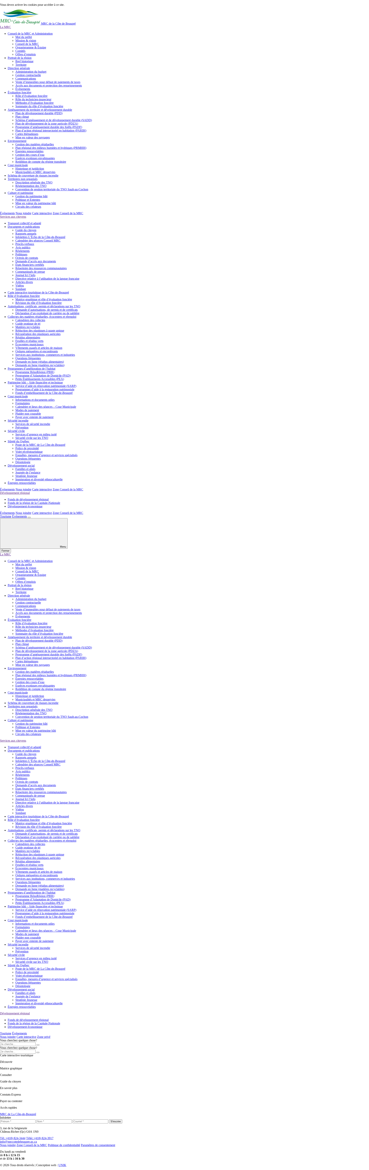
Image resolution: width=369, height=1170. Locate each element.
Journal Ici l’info (25, 275)
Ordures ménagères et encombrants (36, 351)
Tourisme (5, 516)
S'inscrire (116, 1121)
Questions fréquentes (28, 358)
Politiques (21, 254)
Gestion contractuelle (28, 75)
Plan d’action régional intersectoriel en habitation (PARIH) (50, 130)
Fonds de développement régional (28, 499)
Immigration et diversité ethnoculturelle (39, 479)
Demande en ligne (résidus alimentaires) (39, 361)
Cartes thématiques (26, 134)
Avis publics (22, 247)
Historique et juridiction (29, 168)
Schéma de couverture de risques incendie (33, 175)
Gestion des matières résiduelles (34, 144)
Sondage (20, 289)
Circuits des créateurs (28, 206)
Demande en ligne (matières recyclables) (39, 365)
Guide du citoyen (25, 230)
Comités (20, 51)
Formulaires (22, 403)
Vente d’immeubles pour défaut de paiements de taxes (47, 82)
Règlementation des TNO (31, 186)
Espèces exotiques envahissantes (35, 158)
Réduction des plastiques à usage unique (39, 330)
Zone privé (43, 1036)
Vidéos (19, 285)
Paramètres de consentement (98, 1145)
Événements (22, 89)
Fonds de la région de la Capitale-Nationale (34, 503)
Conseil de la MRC (27, 44)
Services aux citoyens (13, 216)
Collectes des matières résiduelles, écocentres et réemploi (42, 316)
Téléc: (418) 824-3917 (39, 1138)
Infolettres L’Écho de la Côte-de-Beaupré (40, 237)
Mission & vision (25, 40)
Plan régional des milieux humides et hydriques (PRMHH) (50, 147)
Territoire (21, 64)
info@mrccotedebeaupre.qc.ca (18, 1141)
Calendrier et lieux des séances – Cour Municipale (45, 406)
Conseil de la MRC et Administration (30, 33)
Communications (25, 78)
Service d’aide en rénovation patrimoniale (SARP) (45, 386)
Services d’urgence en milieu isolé (36, 434)
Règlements (22, 251)
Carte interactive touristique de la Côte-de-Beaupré (38, 292)
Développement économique (25, 506)
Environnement (17, 141)
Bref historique (24, 61)
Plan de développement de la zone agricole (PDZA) (46, 123)
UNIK (62, 1165)
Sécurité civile (16, 431)
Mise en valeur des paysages (32, 137)
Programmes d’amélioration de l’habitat (31, 368)
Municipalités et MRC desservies (35, 172)
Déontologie (22, 462)
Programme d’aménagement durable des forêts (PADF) (48, 127)
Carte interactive (42, 213)
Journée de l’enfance (27, 472)
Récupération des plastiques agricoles (38, 334)
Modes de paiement (27, 410)
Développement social (21, 465)
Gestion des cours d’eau (29, 154)
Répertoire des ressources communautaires (41, 268)
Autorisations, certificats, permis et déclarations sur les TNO (44, 306)
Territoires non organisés (22, 179)
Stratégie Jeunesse (26, 476)
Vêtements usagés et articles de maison (38, 347)
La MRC (5, 27)
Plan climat (22, 116)
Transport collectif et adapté (24, 223)
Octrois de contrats (26, 257)
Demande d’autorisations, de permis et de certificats (46, 309)
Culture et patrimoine (20, 192)
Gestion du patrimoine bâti (31, 196)
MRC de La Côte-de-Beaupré (18, 1114)
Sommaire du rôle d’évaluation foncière (39, 106)
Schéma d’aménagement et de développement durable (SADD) (53, 120)
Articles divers (24, 282)
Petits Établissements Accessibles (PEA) (39, 379)
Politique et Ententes (27, 199)
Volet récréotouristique (29, 451)
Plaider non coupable (28, 413)
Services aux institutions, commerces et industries (45, 354)
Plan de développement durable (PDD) (38, 113)
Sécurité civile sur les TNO (31, 437)
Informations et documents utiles (35, 399)
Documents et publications (24, 226)
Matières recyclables (27, 327)
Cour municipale (18, 165)
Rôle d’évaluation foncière (31, 96)
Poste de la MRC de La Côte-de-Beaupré (40, 444)
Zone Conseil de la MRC (68, 213)
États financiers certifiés (29, 264)
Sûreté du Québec (18, 441)
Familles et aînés (25, 469)
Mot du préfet (23, 37)
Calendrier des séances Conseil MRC (38, 240)
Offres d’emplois (25, 54)
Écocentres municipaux (29, 344)
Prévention (21, 427)
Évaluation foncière (19, 92)
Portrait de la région (20, 57)
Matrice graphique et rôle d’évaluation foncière (43, 299)
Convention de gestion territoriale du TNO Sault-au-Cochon (51, 189)
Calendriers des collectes (30, 320)
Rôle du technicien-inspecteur (33, 99)
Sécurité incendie (18, 420)
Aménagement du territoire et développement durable (40, 109)
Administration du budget (30, 71)
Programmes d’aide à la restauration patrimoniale (44, 389)
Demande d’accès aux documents (35, 261)
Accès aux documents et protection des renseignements (48, 85)
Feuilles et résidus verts (29, 341)
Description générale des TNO (33, 182)
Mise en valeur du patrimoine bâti (35, 203)
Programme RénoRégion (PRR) (34, 372)
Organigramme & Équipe (30, 47)
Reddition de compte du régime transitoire (40, 161)
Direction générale (19, 68)
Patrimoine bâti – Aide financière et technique (35, 382)
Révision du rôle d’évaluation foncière (38, 302)
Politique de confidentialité (64, 1145)
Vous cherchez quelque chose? (18, 1040)
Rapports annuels (25, 233)
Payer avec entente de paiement (34, 417)
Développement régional (15, 493)
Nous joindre (23, 213)
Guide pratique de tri (27, 323)
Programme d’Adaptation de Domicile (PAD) (43, 375)
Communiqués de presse (30, 271)
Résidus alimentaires (27, 337)
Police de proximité (27, 448)
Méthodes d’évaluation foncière (34, 102)
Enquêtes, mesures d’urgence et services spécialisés (46, 455)
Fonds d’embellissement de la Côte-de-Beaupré (44, 392)
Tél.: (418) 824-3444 (12, 1138)
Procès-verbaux (24, 244)
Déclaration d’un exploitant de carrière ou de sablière (47, 313)
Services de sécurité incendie (32, 424)
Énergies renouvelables (29, 151)
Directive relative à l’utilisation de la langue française (47, 278)
